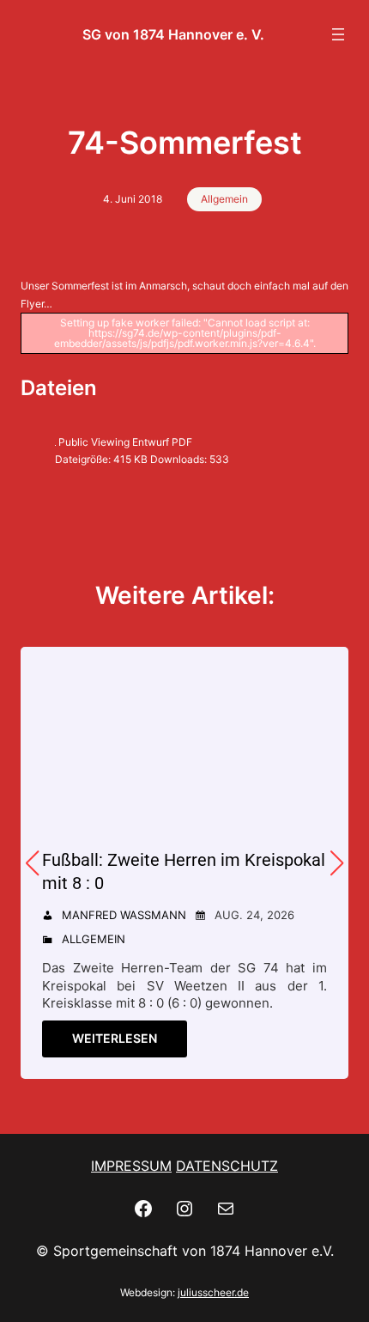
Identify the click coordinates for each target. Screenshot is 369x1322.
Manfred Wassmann (124, 915)
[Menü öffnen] (338, 34)
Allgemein (224, 198)
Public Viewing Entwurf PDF (125, 442)
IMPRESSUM (131, 1165)
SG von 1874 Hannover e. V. (173, 34)
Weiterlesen (114, 1038)
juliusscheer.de (213, 1292)
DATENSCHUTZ (227, 1165)
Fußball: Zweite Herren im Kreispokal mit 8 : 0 (183, 871)
